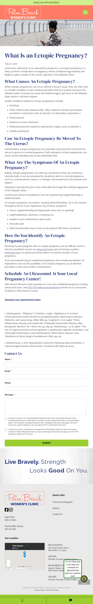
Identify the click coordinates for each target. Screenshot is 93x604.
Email (8, 371)
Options (56, 508)
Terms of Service (52, 590)
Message (10, 394)
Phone (8, 383)
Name (8, 359)
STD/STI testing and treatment (43, 287)
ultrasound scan (44, 249)
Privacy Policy (40, 590)
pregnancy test (12, 252)
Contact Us (57, 514)
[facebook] (6, 510)
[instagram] (11, 510)
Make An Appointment (46, 2)
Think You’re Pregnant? (63, 502)
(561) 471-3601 (10, 520)
